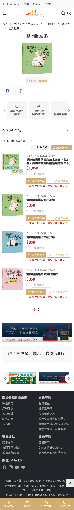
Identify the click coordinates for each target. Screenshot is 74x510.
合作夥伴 (7, 424)
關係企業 (7, 419)
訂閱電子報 (45, 408)
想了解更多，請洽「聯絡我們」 (37, 353)
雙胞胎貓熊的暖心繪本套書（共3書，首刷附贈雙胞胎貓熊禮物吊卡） (49, 161)
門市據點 (7, 442)
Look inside (39, 81)
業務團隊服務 (10, 452)
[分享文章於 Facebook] (7, 91)
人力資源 (7, 413)
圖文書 (66, 24)
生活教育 (13, 28)
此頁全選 (41, 146)
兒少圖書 (50, 24)
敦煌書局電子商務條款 (52, 429)
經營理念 (7, 408)
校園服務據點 (10, 447)
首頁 (5, 24)
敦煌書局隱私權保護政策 (54, 424)
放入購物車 (63, 147)
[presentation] (4, 110)
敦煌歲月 (7, 403)
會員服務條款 (47, 413)
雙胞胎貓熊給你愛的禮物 (42, 274)
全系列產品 (11, 130)
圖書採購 (44, 442)
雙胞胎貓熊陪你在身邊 (40, 199)
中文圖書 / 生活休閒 (26, 24)
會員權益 (44, 403)
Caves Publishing (50, 447)
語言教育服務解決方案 (52, 452)
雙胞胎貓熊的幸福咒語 (40, 237)
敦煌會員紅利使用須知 (52, 419)
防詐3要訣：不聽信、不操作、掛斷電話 (30, 4)
